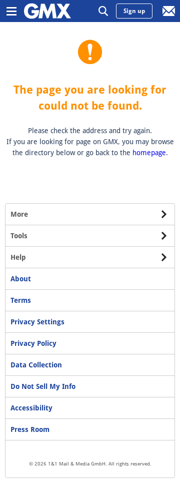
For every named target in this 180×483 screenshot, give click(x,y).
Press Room (30, 429)
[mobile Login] (169, 11)
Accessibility (31, 408)
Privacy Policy (33, 343)
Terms (20, 300)
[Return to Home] (47, 11)
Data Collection (36, 365)
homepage (149, 153)
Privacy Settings (37, 322)
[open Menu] (11, 11)
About (20, 279)
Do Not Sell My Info (43, 386)
